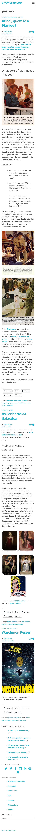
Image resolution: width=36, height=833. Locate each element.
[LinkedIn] (25, 768)
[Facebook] (15, 768)
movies (4, 720)
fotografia (5, 403)
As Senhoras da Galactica (14, 416)
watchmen (15, 720)
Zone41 (10, 810)
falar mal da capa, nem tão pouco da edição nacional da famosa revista (16, 47)
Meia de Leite (13, 805)
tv (11, 624)
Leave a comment (7, 405)
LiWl (9, 795)
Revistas (20, 17)
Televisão (10, 410)
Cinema (14, 629)
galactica (27, 621)
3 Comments (22, 720)
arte (22, 621)
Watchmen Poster (16, 632)
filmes (28, 717)
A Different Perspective (16, 781)
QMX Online (15, 603)
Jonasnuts (12, 786)
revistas (28, 403)
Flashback (11, 329)
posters (16, 403)
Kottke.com (12, 791)
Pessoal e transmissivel (9, 17)
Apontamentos (6, 629)
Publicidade (22, 403)
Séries (4, 410)
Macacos (11, 800)
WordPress (12, 830)
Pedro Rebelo (8, 32)
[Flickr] (18, 772)
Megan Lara (19, 601)
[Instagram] (20, 768)
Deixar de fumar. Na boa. (17, 752)
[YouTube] (29, 768)
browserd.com (12, 2)
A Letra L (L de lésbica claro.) (18, 731)
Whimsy (4, 830)
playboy (10, 403)
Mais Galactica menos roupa (17, 433)
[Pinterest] (11, 768)
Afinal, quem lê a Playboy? (15, 23)
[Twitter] (6, 768)
